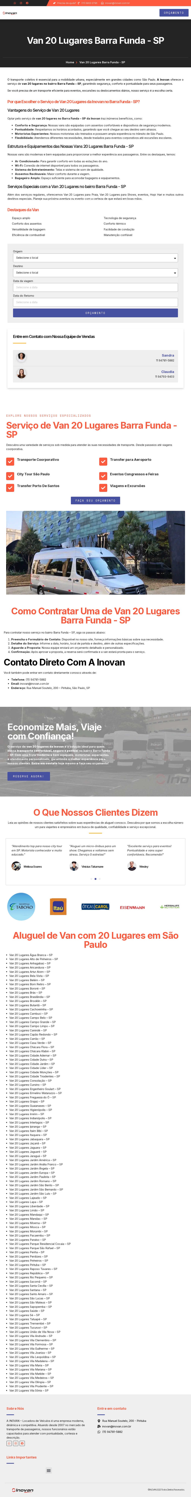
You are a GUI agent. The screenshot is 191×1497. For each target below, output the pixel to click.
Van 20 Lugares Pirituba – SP (27, 1265)
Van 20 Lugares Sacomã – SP (28, 1281)
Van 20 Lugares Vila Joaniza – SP (30, 1352)
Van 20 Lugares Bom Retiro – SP (30, 984)
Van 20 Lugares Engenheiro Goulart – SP (35, 1089)
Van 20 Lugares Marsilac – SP (28, 1218)
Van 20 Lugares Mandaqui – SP (29, 1214)
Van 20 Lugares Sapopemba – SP (30, 1306)
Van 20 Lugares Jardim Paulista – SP (32, 1177)
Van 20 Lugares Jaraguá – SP (27, 1156)
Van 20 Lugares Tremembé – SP (30, 1323)
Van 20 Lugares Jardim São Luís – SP (33, 1193)
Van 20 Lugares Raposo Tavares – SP (33, 1269)
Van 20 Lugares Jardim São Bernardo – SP (36, 1189)
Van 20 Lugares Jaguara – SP (27, 1147)
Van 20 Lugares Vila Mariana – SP (30, 1369)
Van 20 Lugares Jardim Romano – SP (32, 1181)
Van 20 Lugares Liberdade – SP (29, 1206)
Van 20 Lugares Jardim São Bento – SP (34, 1185)
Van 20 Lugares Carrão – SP (27, 1038)
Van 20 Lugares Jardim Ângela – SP (31, 1168)
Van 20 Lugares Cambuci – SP (28, 1013)
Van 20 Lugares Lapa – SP (26, 1202)
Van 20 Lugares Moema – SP (27, 1223)
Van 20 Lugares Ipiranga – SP (27, 1126)
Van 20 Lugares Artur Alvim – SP (29, 971)
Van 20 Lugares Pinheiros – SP (28, 1260)
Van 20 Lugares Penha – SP (26, 1252)
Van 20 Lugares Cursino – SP (27, 1084)
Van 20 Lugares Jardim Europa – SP (32, 1172)
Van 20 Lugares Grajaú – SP (26, 1101)
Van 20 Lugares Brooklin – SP (28, 1001)
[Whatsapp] (15, 3)
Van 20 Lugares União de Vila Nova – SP (34, 1332)
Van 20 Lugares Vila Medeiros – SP (31, 1378)
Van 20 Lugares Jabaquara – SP (29, 1139)
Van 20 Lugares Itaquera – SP (28, 1135)
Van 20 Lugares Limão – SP (26, 1210)
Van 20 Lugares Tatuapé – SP (28, 1319)
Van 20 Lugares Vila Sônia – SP (28, 1390)
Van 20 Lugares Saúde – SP (26, 1311)
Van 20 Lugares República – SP (29, 1273)
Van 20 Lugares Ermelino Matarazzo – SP (35, 1093)
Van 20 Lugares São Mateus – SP (30, 1302)
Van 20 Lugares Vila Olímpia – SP (30, 1382)
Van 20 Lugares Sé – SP (24, 1315)
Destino (18, 266)
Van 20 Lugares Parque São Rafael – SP (34, 1248)
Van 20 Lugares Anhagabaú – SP (30, 963)
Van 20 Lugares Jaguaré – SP (28, 1151)
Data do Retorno (23, 295)
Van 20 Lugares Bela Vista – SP (29, 976)
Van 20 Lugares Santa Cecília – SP (31, 1285)
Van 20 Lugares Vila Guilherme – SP (31, 1348)
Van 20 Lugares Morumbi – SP (28, 1231)
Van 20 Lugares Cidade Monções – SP (34, 1072)
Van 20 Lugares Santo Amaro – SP (31, 1294)
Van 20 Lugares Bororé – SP (27, 988)
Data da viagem (23, 281)
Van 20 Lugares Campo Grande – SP (32, 1022)
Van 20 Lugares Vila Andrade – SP (30, 1336)
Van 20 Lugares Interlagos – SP (29, 1122)
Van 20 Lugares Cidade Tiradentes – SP (34, 1076)
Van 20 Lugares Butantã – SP (27, 1005)
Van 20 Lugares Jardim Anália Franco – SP (36, 1164)
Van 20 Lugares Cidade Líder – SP (31, 1068)
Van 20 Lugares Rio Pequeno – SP (31, 1277)
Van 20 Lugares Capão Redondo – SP (33, 1034)
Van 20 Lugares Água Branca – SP (31, 955)
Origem (17, 251)
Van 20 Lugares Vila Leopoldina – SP (32, 1357)
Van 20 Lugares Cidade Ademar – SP (32, 1055)
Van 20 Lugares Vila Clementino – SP (32, 1340)
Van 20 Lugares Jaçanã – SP (27, 1143)
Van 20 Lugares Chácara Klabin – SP (32, 1051)
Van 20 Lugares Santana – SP (27, 1290)
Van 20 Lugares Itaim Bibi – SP (28, 1131)
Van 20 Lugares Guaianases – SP (30, 1105)
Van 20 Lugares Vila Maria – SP (29, 1365)
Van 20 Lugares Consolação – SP (30, 1080)
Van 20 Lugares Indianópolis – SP (30, 1118)
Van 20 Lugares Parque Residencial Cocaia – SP (40, 1244)
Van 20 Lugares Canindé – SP (28, 1030)
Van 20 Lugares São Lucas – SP (29, 1298)
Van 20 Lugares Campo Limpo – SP (31, 1026)
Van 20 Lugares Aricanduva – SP (30, 967)
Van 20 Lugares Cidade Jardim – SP (32, 1064)
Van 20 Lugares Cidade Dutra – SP (31, 1059)
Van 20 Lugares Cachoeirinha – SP (31, 1009)
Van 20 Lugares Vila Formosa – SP (31, 1344)
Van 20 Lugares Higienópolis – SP (30, 1110)
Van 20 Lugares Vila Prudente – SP (31, 1386)
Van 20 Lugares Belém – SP (27, 980)
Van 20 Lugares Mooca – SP (27, 1227)
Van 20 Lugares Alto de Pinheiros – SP (33, 959)
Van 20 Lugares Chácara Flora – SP (31, 1047)
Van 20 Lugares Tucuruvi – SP (28, 1327)
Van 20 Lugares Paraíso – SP (27, 1239)
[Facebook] (27, 3)
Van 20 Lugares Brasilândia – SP (29, 997)
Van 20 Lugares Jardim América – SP (32, 1160)
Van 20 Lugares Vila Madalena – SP (31, 1361)
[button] (141, 13)
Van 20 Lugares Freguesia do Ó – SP (32, 1097)
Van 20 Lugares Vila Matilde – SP (30, 1373)
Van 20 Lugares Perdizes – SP (28, 1256)
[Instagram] (21, 3)
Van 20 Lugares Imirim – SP (26, 1114)
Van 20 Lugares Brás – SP (25, 992)
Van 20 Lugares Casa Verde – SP (30, 1043)
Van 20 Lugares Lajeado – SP (28, 1198)
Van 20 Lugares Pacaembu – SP (29, 1235)
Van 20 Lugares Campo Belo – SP (30, 1017)
